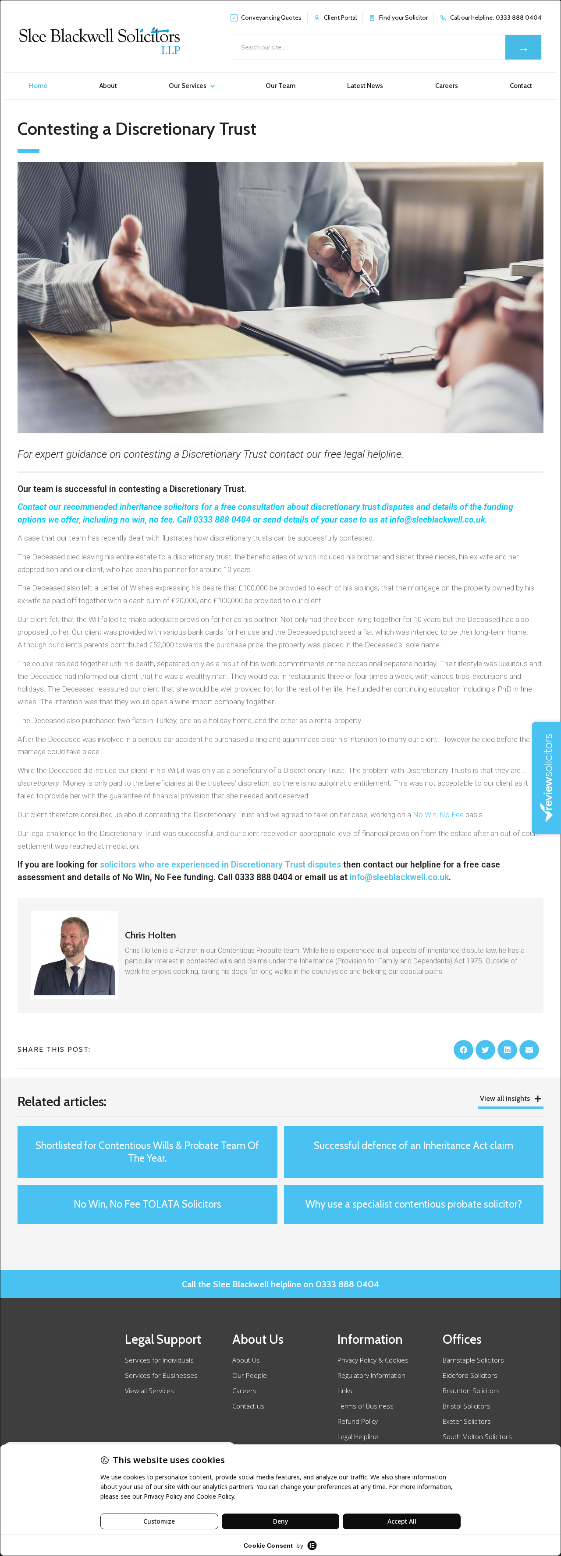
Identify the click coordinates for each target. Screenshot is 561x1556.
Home (38, 86)
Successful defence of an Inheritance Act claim (413, 1145)
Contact (521, 86)
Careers (446, 86)
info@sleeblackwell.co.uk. (440, 520)
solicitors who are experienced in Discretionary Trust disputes (220, 865)
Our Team (280, 86)
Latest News (365, 86)
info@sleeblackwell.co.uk (399, 877)
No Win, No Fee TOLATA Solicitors (147, 1204)
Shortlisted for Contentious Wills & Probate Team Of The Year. (147, 1152)
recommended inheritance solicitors (131, 507)
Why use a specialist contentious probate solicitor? (413, 1204)
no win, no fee (146, 520)
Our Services (187, 86)
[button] (463, 1050)
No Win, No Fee (438, 814)
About (108, 86)
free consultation (253, 507)
